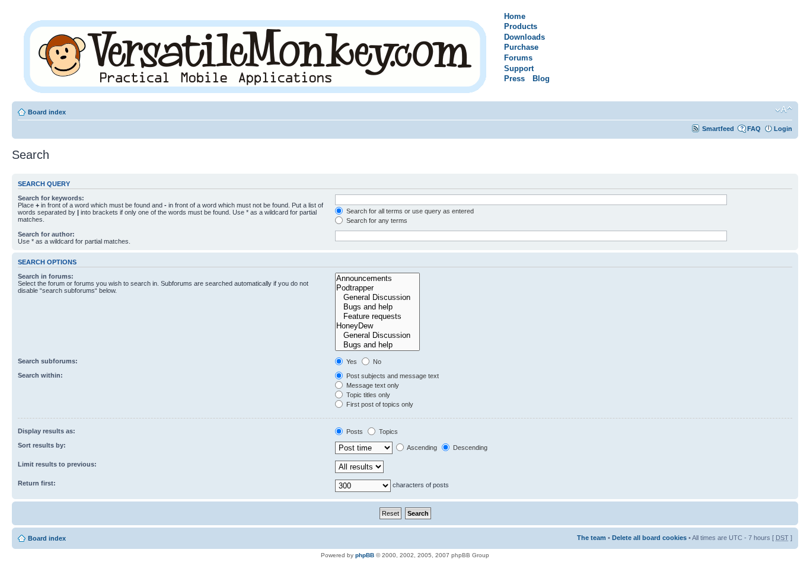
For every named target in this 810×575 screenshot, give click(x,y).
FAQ (754, 128)
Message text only (372, 385)
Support (519, 68)
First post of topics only (379, 404)
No (376, 361)
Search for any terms (376, 220)
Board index (47, 112)
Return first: (37, 483)
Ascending (421, 447)
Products (520, 26)
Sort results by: (42, 445)
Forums (518, 57)
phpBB (364, 555)
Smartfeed (718, 128)
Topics (387, 431)
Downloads (524, 37)
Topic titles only (367, 394)
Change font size (783, 109)
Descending (469, 447)
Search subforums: (48, 361)
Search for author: (46, 234)
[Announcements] (377, 278)
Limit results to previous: (57, 464)
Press (514, 78)
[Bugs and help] (377, 307)
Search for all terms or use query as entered (409, 211)
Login (783, 128)
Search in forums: (46, 276)
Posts (354, 431)
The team (591, 537)
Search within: (40, 375)
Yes (351, 361)
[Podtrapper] (377, 288)
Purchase (521, 47)
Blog (541, 78)
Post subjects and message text (392, 375)
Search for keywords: (51, 198)
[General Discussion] (377, 297)
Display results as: (46, 431)
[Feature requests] (377, 316)
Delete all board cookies (649, 537)
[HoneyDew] (377, 326)
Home (514, 16)
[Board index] (256, 54)
